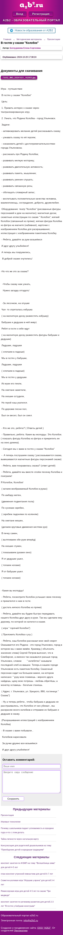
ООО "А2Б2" (44, 927)
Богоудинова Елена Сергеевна (25, 48)
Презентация (7, 815)
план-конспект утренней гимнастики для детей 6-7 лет (27, 874)
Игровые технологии (10, 822)
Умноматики (21, 930)
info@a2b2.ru (31, 920)
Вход (19, 14)
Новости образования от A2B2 (34, 30)
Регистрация (40, 14)
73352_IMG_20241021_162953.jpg (19, 77)
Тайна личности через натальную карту (20, 839)
